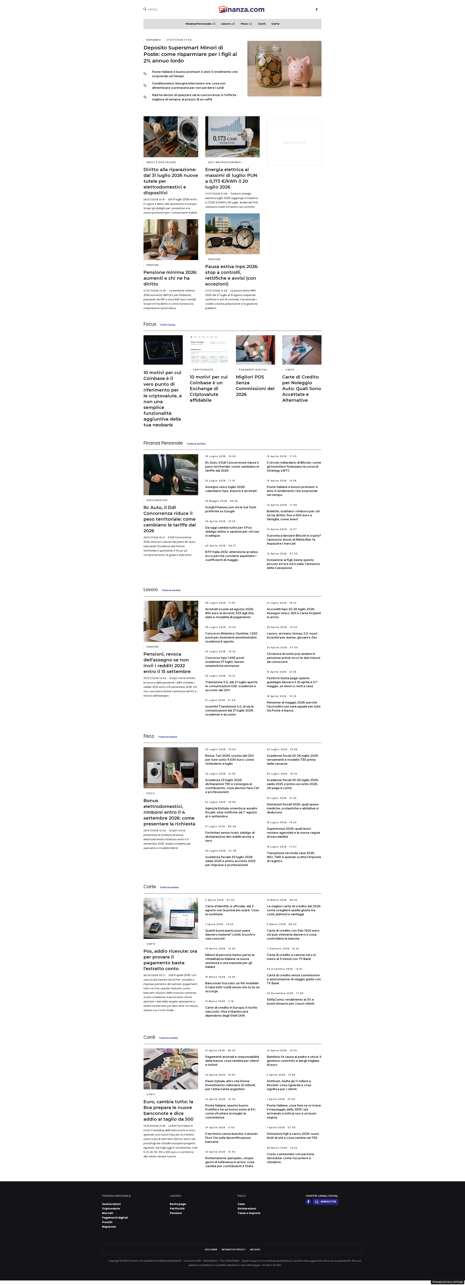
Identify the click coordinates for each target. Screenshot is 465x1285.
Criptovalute (203, 369)
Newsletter (328, 1201)
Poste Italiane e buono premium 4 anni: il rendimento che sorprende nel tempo (195, 74)
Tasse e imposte (249, 1213)
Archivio (255, 1249)
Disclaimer (211, 1249)
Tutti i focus (167, 324)
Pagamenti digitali (253, 369)
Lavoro (226, 24)
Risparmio (154, 39)
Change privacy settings (447, 1281)
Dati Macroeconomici (225, 162)
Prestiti (107, 1222)
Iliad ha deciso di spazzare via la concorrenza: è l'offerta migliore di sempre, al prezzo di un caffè (194, 97)
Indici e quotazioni (161, 162)
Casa (241, 1204)
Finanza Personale (198, 24)
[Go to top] (403, 1273)
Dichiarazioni (247, 1208)
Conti (262, 24)
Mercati (107, 1213)
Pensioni (153, 265)
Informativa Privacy (234, 1249)
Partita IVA (177, 1208)
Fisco (244, 24)
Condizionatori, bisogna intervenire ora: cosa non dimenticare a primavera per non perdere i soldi (188, 86)
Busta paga (178, 1204)
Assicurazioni (157, 500)
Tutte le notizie (196, 443)
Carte (275, 24)
